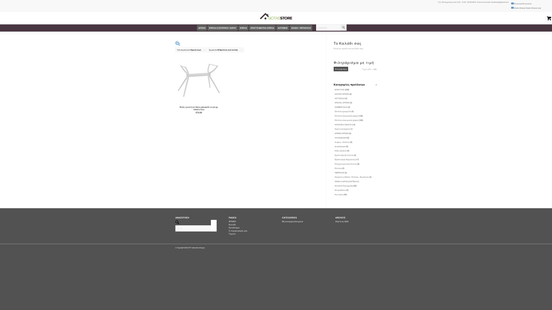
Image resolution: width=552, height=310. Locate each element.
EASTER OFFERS (343, 94)
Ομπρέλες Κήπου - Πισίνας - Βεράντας (353, 177)
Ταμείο (232, 233)
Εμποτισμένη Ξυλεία (345, 155)
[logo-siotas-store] (276, 18)
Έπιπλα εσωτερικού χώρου (349, 120)
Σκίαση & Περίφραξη (346, 185)
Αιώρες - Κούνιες (343, 142)
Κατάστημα (234, 227)
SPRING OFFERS (343, 133)
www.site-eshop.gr (198, 247)
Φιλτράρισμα (341, 69)
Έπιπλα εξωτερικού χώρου (349, 115)
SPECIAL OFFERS (343, 102)
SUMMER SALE (342, 107)
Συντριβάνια (341, 190)
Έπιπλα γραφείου (344, 111)
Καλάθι (232, 224)
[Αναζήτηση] (331, 28)
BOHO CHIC (342, 89)
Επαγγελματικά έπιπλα (347, 163)
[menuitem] (202, 28)
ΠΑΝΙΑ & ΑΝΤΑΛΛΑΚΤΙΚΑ (347, 181)
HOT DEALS (341, 98)
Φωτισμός (341, 194)
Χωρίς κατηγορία (343, 128)
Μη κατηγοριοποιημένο (292, 221)
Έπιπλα (339, 168)
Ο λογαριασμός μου (238, 230)
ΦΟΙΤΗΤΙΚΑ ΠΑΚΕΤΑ (345, 124)
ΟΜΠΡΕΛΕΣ (341, 172)
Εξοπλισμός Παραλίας (347, 159)
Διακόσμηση (341, 146)
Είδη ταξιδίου (342, 150)
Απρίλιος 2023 (341, 221)
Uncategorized (342, 137)
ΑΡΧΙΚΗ (232, 221)
